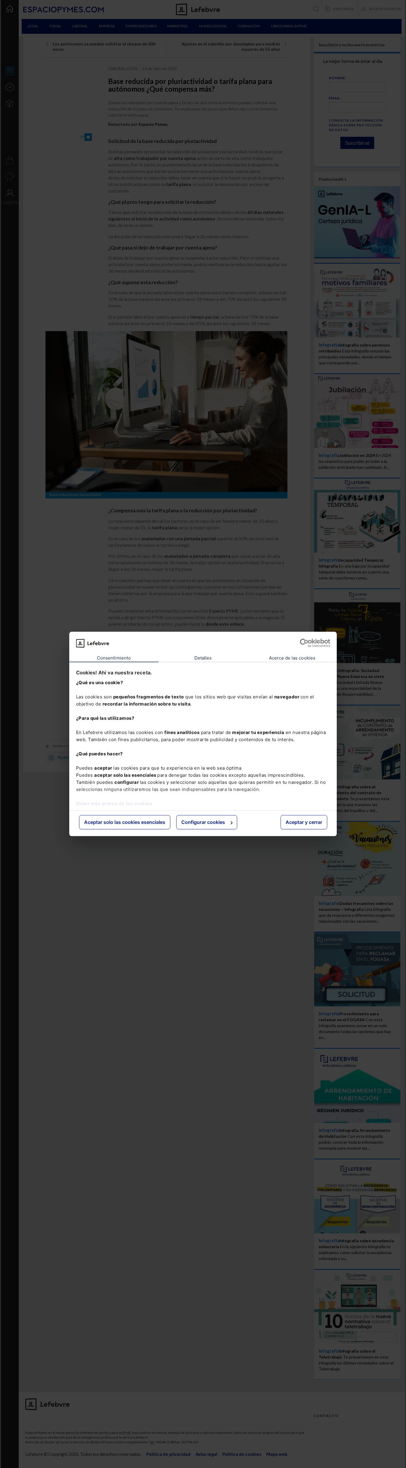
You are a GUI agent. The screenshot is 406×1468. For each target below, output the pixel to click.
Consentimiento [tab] (114, 658)
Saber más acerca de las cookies (114, 803)
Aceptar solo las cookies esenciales (124, 822)
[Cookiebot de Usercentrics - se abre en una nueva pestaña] (304, 643)
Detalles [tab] (203, 658)
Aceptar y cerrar (304, 822)
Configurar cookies (203, 822)
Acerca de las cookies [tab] (292, 658)
